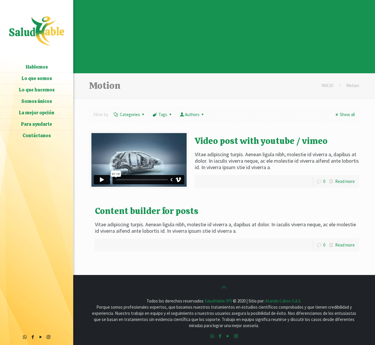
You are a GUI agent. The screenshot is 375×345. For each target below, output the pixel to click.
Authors (192, 114)
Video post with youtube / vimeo (261, 141)
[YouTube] (41, 337)
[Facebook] (33, 337)
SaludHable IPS (218, 301)
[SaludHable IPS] (36, 30)
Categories (130, 114)
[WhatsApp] (25, 337)
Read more (345, 181)
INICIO (327, 85)
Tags (162, 114)
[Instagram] (48, 337)
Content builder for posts (146, 211)
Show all (347, 114)
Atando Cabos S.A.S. (283, 301)
